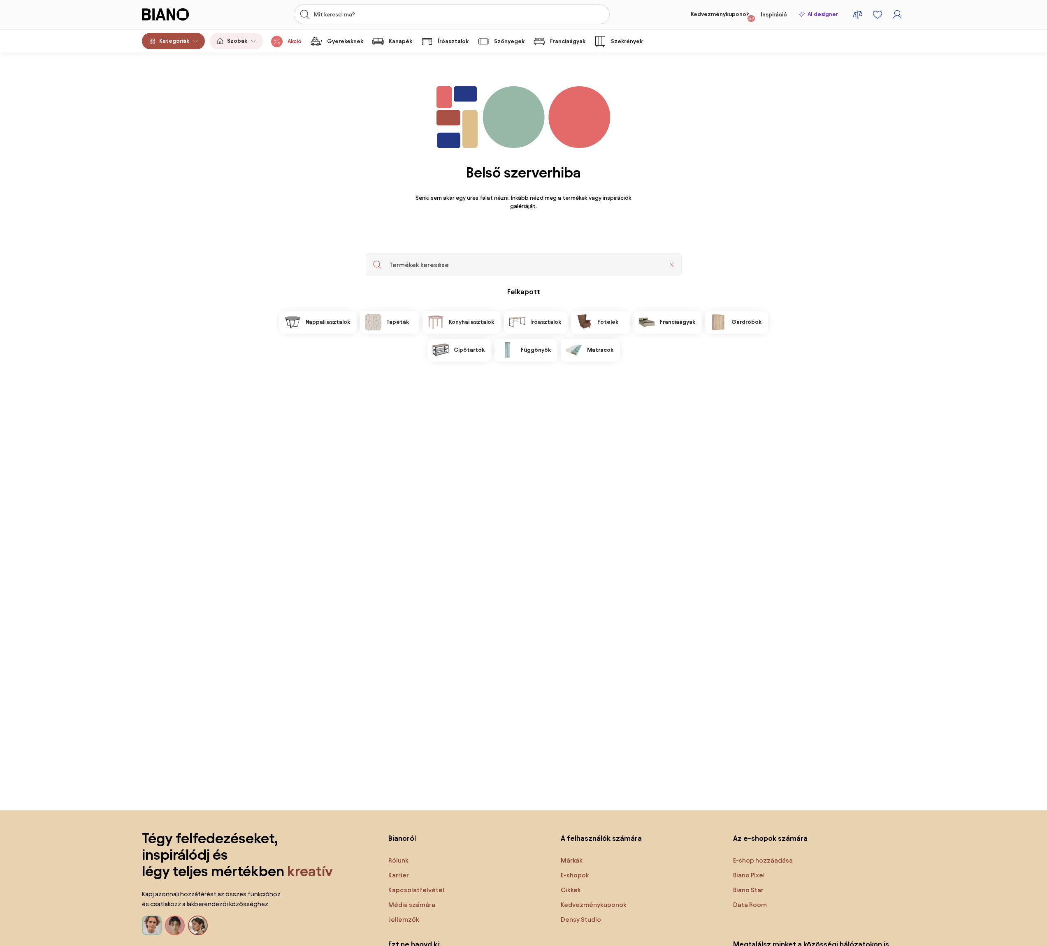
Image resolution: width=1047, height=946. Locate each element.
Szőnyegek (509, 41)
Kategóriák (174, 41)
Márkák (572, 860)
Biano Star (748, 889)
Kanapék (400, 41)
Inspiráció (774, 15)
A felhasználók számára (601, 838)
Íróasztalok (453, 41)
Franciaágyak (567, 41)
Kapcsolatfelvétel (416, 889)
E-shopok (575, 875)
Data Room (750, 904)
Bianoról (402, 838)
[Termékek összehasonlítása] (858, 14)
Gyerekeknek (345, 41)
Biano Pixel (749, 875)
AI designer (823, 14)
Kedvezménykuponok (722, 16)
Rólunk (398, 860)
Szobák (237, 41)
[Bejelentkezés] (897, 14)
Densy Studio (581, 919)
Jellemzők (403, 919)
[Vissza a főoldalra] (180, 14)
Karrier (398, 875)
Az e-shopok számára (770, 838)
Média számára (411, 904)
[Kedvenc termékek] (877, 14)
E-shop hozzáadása (763, 860)
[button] (672, 264)
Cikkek (571, 889)
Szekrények (627, 41)
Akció (295, 41)
